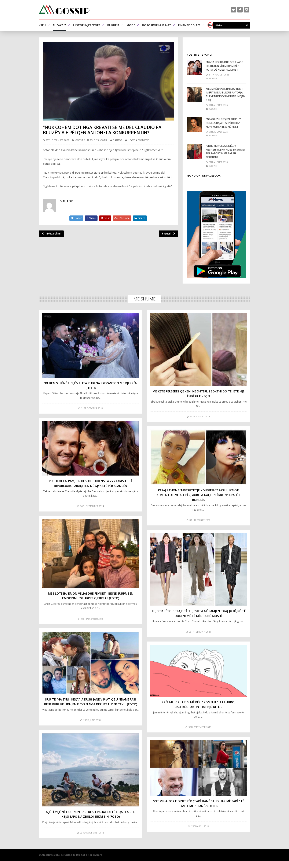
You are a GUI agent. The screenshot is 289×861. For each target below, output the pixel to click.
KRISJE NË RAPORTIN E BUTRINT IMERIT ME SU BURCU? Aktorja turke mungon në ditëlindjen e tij (225, 94)
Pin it (107, 218)
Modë (131, 25)
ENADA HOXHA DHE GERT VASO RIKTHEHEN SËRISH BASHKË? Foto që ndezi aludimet (225, 65)
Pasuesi (166, 233)
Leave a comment (139, 140)
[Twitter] (233, 9)
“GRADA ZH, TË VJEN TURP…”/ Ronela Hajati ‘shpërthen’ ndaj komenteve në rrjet (223, 123)
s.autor (117, 140)
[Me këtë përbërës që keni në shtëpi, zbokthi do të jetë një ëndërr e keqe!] (198, 349)
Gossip (79, 140)
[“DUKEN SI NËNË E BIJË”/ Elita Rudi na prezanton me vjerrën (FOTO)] (90, 345)
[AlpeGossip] (64, 9)
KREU (42, 25)
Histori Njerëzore (86, 25)
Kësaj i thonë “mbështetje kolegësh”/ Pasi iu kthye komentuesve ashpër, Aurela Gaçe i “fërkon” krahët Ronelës (198, 495)
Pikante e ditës (189, 25)
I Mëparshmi (53, 233)
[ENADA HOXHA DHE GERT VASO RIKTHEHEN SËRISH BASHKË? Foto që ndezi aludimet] (194, 67)
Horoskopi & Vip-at (156, 25)
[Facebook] (240, 9)
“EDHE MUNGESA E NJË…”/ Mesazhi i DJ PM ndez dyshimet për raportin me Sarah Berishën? (225, 151)
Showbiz (59, 25)
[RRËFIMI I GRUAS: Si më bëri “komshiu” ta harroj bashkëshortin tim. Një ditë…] (198, 671)
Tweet (78, 218)
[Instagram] (246, 9)
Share (92, 218)
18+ (210, 25)
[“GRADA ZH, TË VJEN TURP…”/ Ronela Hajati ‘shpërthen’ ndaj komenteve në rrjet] (194, 124)
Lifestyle (90, 140)
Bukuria (113, 25)
